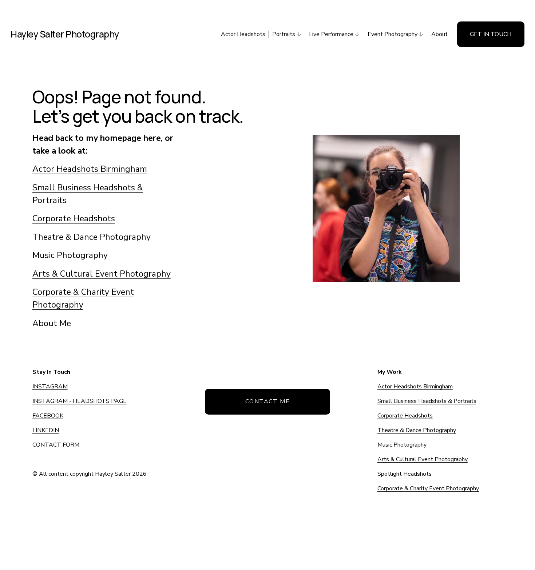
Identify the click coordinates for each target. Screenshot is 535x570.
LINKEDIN (45, 430)
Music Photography (70, 255)
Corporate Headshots (73, 218)
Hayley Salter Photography (65, 34)
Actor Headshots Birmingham (89, 169)
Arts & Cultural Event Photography (101, 274)
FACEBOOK (47, 416)
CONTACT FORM (55, 445)
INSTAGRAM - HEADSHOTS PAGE (79, 401)
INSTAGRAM (50, 387)
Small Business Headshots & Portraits (426, 401)
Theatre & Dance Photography (91, 237)
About (439, 34)
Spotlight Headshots (404, 474)
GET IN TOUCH (490, 34)
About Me (51, 323)
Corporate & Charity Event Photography (428, 488)
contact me (267, 401)
